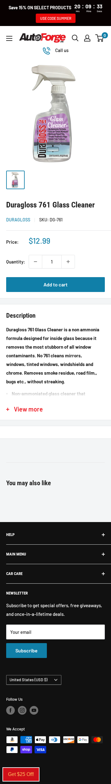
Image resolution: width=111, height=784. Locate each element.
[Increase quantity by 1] (68, 261)
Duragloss (18, 219)
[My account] (87, 38)
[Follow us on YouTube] (34, 710)
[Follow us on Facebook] (10, 710)
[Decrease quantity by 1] (35, 261)
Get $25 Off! (21, 774)
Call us (61, 50)
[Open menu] (9, 38)
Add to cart (55, 284)
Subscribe (26, 650)
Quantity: (15, 261)
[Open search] (75, 38)
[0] (100, 38)
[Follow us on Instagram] (22, 710)
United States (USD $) (28, 679)
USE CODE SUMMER (55, 18)
